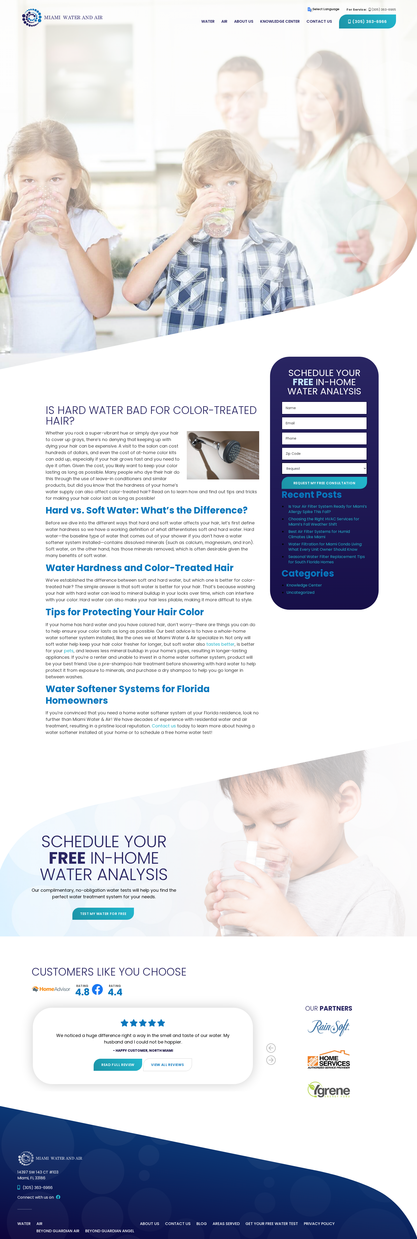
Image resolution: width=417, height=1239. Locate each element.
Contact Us (319, 21)
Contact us (164, 726)
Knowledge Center (280, 21)
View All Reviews (167, 1064)
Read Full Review (117, 1064)
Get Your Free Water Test (271, 1223)
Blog (201, 1223)
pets (69, 651)
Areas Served (226, 1223)
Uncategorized (300, 592)
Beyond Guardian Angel (109, 1231)
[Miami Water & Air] (62, 17)
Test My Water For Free (103, 913)
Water (208, 21)
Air (224, 21)
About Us (243, 21)
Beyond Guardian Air (57, 1231)
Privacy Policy (319, 1223)
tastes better (220, 644)
